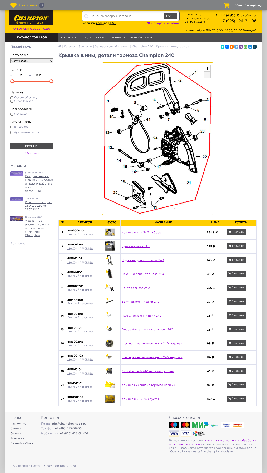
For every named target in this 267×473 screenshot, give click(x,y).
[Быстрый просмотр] (112, 233)
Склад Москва (23, 101)
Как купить (68, 37)
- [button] (207, 75)
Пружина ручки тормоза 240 (143, 260)
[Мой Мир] (250, 47)
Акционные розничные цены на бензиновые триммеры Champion (37, 228)
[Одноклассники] (232, 47)
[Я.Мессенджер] (222, 47)
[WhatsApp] (245, 47)
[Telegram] (236, 47)
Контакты (118, 37)
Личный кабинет (141, 37)
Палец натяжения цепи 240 (142, 315)
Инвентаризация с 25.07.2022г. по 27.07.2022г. (38, 206)
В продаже (21, 126)
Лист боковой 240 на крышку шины (148, 371)
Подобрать (20, 47)
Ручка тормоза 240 (136, 246)
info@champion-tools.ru (68, 423)
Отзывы (101, 37)
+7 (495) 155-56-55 (238, 15)
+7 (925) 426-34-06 (238, 21)
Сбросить (32, 153)
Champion (21, 114)
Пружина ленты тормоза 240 (143, 274)
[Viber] (241, 47)
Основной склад (25, 97)
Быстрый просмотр (80, 234)
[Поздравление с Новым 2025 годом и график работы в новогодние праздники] (16, 174)
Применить (31, 146)
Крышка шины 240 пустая (140, 399)
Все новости (19, 243)
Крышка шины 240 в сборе (141, 232)
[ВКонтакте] (227, 47)
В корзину (237, 232)
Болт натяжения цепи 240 (141, 301)
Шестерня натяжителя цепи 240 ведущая (152, 357)
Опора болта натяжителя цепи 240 (147, 329)
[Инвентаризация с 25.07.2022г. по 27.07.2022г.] (16, 199)
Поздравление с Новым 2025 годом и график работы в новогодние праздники (39, 183)
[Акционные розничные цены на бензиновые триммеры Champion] (16, 218)
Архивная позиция (26, 132)
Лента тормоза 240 (136, 288)
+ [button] (207, 68)
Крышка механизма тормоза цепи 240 (150, 385)
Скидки (86, 37)
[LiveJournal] (255, 47)
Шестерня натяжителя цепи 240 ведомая (152, 343)
